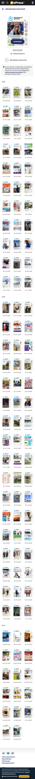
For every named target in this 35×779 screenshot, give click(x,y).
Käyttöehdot (6, 759)
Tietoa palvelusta (8, 757)
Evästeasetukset (8, 763)
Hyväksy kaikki (24, 776)
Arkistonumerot (17, 54)
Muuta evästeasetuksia (10, 776)
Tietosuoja (6, 761)
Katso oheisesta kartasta (14, 72)
